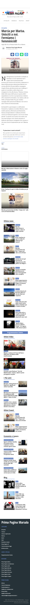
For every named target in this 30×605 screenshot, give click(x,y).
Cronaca (14, 20)
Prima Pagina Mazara (6, 570)
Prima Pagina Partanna (6, 572)
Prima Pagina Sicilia (5, 574)
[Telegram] (26, 54)
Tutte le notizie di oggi (6, 546)
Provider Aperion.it (5, 587)
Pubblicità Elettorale (5, 593)
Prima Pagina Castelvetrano (7, 564)
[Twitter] (17, 54)
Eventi (2, 538)
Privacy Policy (4, 591)
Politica (21, 20)
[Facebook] (12, 54)
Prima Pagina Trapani (6, 576)
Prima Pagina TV (5, 544)
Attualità (6, 20)
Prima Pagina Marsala (6, 568)
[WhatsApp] (21, 54)
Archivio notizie (4, 548)
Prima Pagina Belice (5, 562)
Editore (3, 583)
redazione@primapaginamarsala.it (9, 595)
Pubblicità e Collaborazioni (7, 589)
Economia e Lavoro (5, 542)
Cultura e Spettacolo (5, 534)
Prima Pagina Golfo (5, 566)
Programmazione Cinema (7, 555)
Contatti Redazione (5, 585)
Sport (2, 540)
